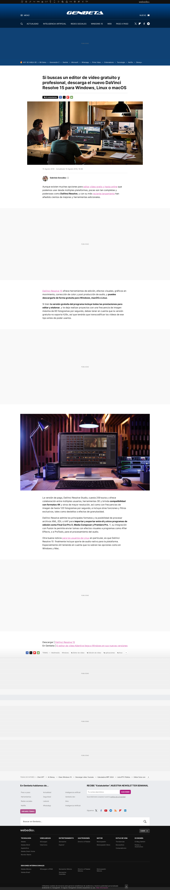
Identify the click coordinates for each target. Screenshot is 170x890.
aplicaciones (110, 653)
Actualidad (47, 792)
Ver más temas (28, 811)
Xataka (23, 842)
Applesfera (25, 848)
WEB (109, 24)
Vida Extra (43, 845)
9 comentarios (51, 97)
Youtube (106, 810)
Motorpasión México (101, 870)
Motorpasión (101, 842)
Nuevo (143, 15)
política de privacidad (117, 797)
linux (120, 653)
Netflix (130, 62)
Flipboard (139, 23)
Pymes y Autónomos (139, 846)
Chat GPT (41, 777)
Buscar (145, 821)
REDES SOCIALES (78, 24)
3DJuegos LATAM (46, 869)
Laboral (46, 801)
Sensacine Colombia (62, 873)
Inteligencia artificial (72, 792)
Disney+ (139, 62)
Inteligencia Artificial (72, 806)
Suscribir (125, 792)
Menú (26, 15)
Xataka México (26, 869)
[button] (59, 177)
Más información (102, 888)
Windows (65, 653)
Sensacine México (65, 869)
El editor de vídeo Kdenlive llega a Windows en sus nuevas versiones (92, 645)
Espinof (61, 845)
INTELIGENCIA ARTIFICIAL (54, 24)
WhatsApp (47, 806)
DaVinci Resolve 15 (52, 291)
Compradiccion (121, 848)
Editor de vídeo (78, 653)
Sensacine (62, 842)
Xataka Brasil (25, 872)
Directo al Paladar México (84, 870)
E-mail (71, 97)
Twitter (135, 23)
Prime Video (96, 62)
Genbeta (85, 12)
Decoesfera (120, 845)
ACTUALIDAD (33, 24)
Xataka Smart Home (28, 851)
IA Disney (51, 777)
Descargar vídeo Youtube (84, 777)
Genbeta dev (70, 797)
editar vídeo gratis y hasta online (100, 186)
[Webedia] (27, 830)
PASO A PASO (122, 24)
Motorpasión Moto (103, 845)
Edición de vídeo (95, 653)
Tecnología (121, 62)
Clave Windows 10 (65, 777)
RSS (115, 810)
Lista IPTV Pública (123, 777)
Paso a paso (25, 792)
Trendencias (120, 842)
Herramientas (26, 797)
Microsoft (74, 62)
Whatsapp (85, 62)
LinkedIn (125, 810)
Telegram (148, 23)
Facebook (144, 23)
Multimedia (55, 653)
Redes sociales (26, 801)
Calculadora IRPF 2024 (105, 777)
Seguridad (47, 797)
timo (67, 801)
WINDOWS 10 (97, 24)
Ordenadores (109, 62)
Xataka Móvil (25, 845)
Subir (143, 831)
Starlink (65, 62)
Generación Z (54, 62)
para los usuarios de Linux (75, 538)
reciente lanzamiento (104, 193)
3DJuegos (43, 842)
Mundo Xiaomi (26, 854)
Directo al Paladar (84, 842)
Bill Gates (43, 62)
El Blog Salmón (140, 842)
